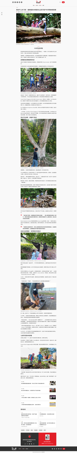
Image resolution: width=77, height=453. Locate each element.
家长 (44, 430)
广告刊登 (23, 448)
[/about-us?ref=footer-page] (13, 2)
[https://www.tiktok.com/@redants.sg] (15, 2)
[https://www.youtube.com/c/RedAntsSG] (19, 2)
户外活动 (27, 430)
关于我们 (20, 448)
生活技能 (40, 430)
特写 (40, 5)
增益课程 (35, 430)
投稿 (63, 2)
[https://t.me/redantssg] (21, 2)
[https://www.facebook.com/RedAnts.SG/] (17, 2)
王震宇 (19, 11)
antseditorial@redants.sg (48, 443)
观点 (33, 5)
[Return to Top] (75, 451)
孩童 (31, 430)
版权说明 (27, 448)
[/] (38, 2)
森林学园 (22, 430)
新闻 (37, 5)
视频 (43, 5)
